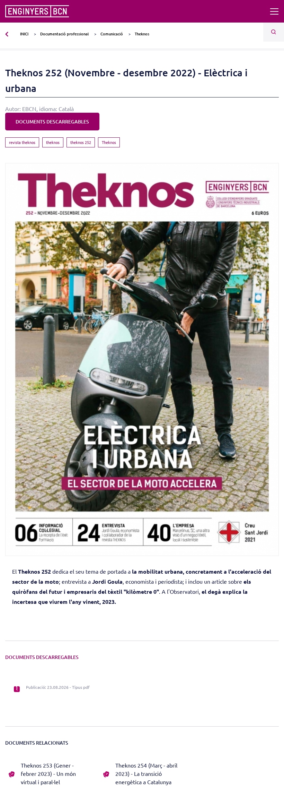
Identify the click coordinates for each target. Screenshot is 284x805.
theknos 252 (80, 142)
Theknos (109, 142)
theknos (53, 142)
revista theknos (22, 142)
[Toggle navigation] (274, 11)
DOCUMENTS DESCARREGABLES (52, 121)
